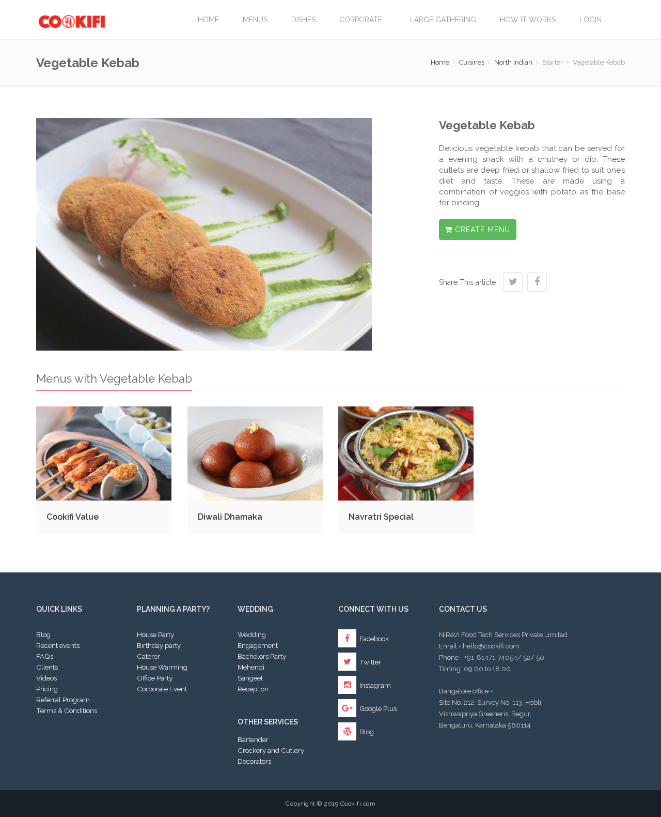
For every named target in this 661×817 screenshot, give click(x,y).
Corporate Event (162, 689)
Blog (43, 634)
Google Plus (377, 708)
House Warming (162, 667)
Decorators (254, 761)
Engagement (258, 645)
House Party (155, 634)
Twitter (369, 662)
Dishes (303, 20)
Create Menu (481, 229)
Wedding (252, 634)
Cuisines (471, 62)
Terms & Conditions (66, 710)
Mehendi (251, 667)
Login (590, 20)
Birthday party (159, 645)
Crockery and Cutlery (271, 750)
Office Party (154, 678)
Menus (255, 20)
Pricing (47, 689)
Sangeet (250, 678)
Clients (47, 667)
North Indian (513, 62)
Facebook (373, 638)
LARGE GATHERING (443, 20)
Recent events (58, 645)
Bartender (253, 739)
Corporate (362, 20)
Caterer (148, 656)
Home (208, 20)
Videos (46, 678)
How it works (528, 20)
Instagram (374, 685)
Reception (253, 689)
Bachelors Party (262, 656)
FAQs (44, 656)
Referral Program (63, 699)
